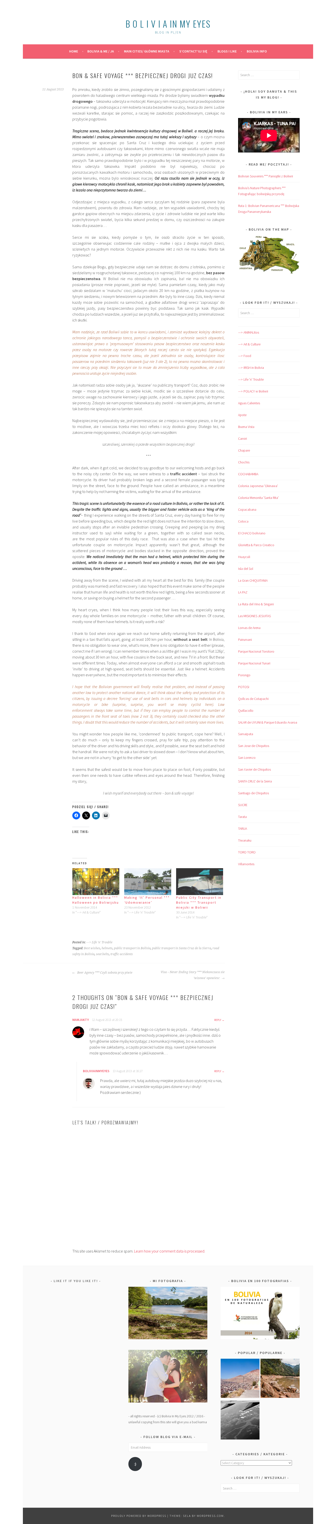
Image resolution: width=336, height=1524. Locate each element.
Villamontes (246, 864)
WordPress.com (210, 1516)
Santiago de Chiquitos (253, 793)
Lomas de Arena (249, 628)
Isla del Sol (245, 568)
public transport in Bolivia (132, 948)
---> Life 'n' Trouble (99, 942)
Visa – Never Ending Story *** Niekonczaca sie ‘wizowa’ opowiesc (193, 975)
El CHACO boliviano (251, 533)
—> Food (244, 356)
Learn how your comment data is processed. (169, 1251)
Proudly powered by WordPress (138, 1516)
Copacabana (247, 509)
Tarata (242, 816)
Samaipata (245, 734)
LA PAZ (242, 592)
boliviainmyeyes (96, 1071)
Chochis (243, 462)
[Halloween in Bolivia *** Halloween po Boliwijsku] (95, 881)
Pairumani (245, 639)
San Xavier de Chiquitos (254, 769)
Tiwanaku (244, 840)
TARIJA (242, 828)
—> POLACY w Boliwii (253, 391)
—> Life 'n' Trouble (251, 379)
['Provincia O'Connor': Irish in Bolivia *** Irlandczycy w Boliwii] (280, 1379)
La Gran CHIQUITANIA (253, 580)
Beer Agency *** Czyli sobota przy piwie (104, 972)
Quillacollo (245, 710)
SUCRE (242, 805)
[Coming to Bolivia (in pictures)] (240, 1421)
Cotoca (243, 521)
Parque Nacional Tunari (254, 663)
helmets (107, 948)
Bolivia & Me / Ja (100, 51)
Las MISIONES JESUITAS (254, 616)
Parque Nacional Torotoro (256, 651)
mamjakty (80, 1019)
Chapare (244, 450)
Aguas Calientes (249, 403)
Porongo (244, 675)
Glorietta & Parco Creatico (256, 545)
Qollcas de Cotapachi (253, 698)
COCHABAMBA (248, 474)
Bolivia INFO (257, 51)
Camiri (242, 438)
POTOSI (243, 687)
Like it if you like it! (76, 1281)
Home (73, 51)
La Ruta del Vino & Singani (256, 604)
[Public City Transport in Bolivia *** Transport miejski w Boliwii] (199, 881)
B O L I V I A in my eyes (168, 23)
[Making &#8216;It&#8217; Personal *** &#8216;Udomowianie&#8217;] (147, 881)
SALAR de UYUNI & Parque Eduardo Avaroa (267, 722)
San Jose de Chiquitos (253, 746)
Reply (217, 1020)
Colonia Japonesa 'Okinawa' (258, 486)
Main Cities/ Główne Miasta (146, 51)
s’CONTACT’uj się (193, 51)
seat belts (102, 954)
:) (135, 1464)
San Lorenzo (247, 757)
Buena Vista (246, 426)
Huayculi (244, 557)
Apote (242, 415)
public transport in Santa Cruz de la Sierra (181, 948)
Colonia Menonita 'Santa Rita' (258, 497)
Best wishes (92, 948)
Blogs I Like (227, 51)
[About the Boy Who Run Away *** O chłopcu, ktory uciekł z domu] (240, 1379)
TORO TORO (247, 852)
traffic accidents (121, 954)
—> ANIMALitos (248, 332)
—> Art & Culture (249, 344)
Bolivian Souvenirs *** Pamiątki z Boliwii (265, 176)
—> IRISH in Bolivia (251, 367)
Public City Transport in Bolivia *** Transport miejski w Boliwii (198, 902)
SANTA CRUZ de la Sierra (255, 781)
